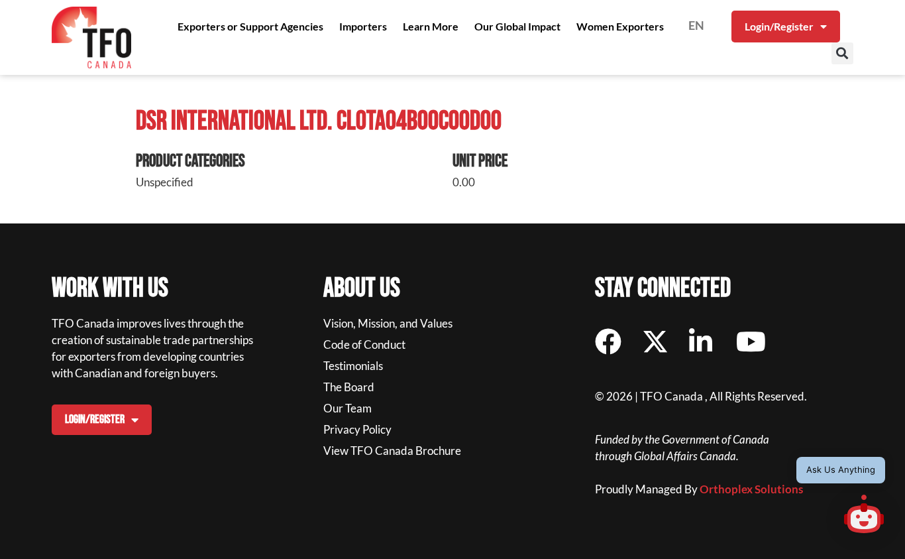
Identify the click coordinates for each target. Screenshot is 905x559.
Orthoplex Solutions (751, 489)
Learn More (430, 26)
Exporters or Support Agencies (250, 26)
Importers (363, 26)
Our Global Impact (517, 26)
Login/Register (779, 26)
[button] (842, 53)
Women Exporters (620, 26)
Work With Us (110, 288)
